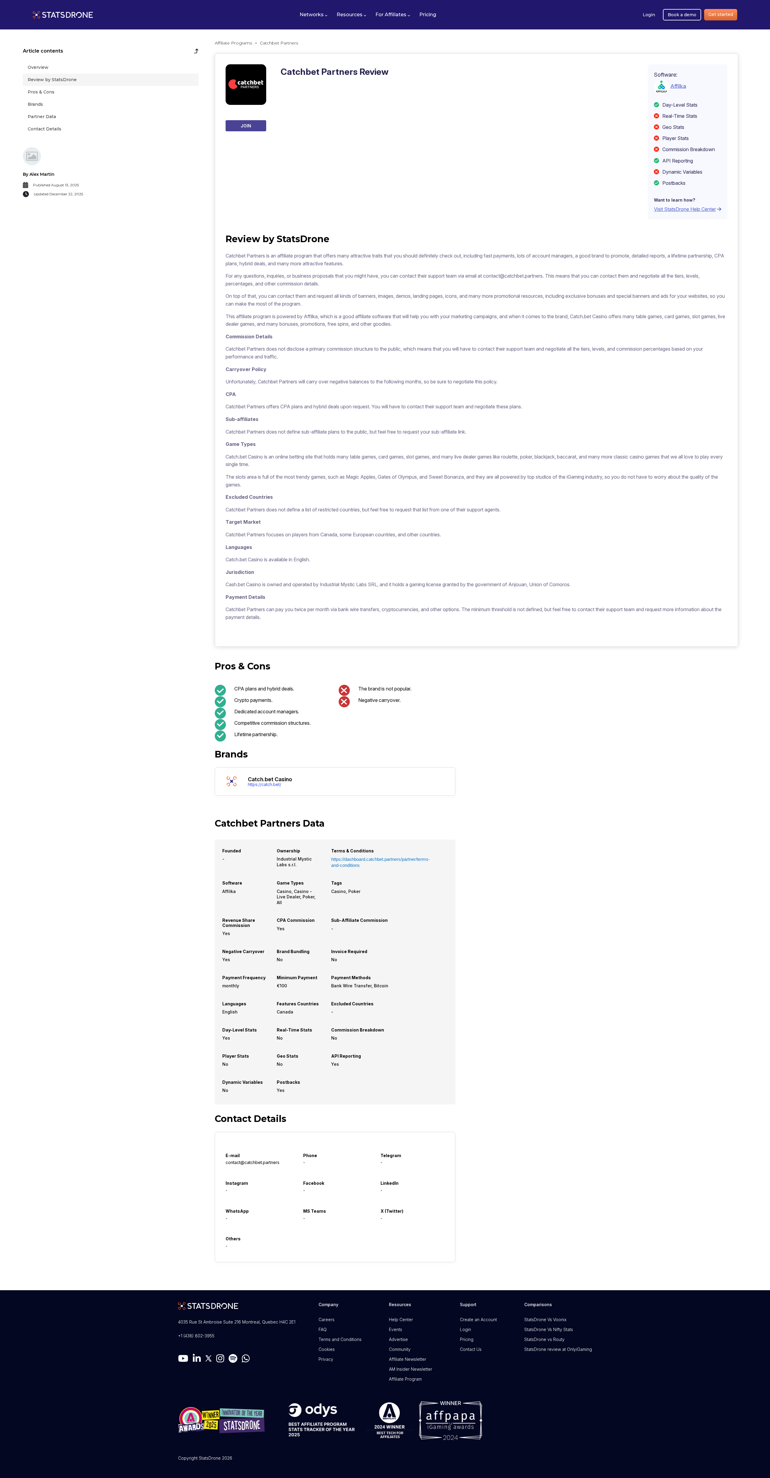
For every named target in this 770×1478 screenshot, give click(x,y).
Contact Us (471, 1349)
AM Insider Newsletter (410, 1369)
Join (246, 125)
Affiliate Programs (233, 43)
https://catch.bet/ (264, 784)
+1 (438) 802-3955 (196, 1335)
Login (649, 14)
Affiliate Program (405, 1379)
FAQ (323, 1329)
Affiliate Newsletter (407, 1359)
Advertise (398, 1339)
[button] (314, 14)
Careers (326, 1319)
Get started (720, 14)
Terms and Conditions (340, 1339)
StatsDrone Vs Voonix (545, 1319)
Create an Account (478, 1319)
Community (400, 1349)
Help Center (401, 1319)
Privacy (326, 1359)
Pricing (466, 1339)
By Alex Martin (38, 174)
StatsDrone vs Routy (544, 1339)
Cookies (327, 1349)
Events (395, 1329)
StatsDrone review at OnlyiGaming (558, 1349)
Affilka (678, 86)
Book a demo (682, 14)
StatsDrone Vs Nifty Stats (548, 1329)
